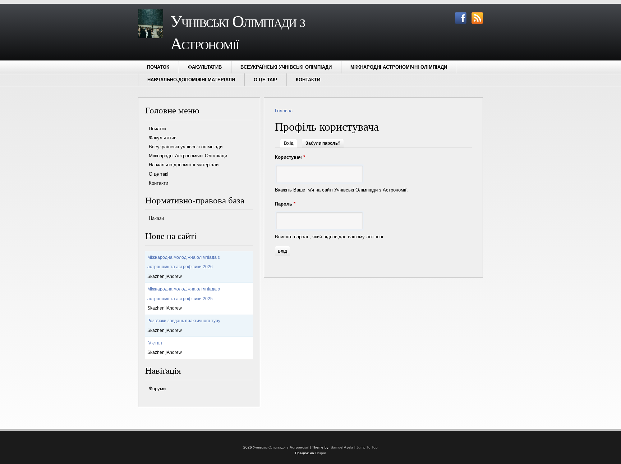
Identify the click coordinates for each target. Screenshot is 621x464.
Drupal (320, 453)
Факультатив (205, 67)
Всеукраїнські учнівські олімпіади (286, 67)
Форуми (157, 388)
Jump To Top (367, 447)
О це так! (265, 79)
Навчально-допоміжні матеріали (191, 79)
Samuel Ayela (342, 447)
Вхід (290, 143)
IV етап (154, 343)
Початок (158, 67)
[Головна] (150, 36)
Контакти (308, 79)
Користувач (290, 157)
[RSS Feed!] (475, 22)
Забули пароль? (322, 143)
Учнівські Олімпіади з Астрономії (281, 447)
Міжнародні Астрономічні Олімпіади (398, 67)
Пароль (285, 204)
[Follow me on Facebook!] (458, 22)
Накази (156, 218)
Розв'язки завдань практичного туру (183, 320)
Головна (284, 110)
